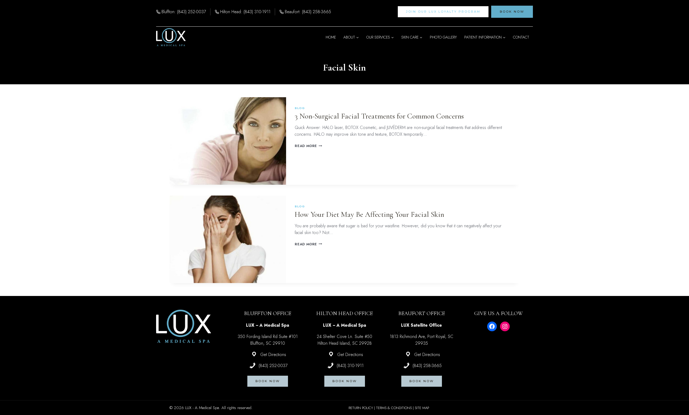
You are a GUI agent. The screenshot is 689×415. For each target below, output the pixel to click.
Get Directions (273, 354)
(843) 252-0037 (273, 365)
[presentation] (228, 141)
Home (331, 37)
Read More (308, 145)
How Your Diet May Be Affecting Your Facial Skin (369, 214)
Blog (300, 108)
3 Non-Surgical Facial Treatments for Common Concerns (379, 116)
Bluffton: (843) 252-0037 (183, 12)
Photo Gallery (443, 37)
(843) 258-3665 (427, 365)
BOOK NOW (267, 381)
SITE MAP (422, 407)
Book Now (512, 11)
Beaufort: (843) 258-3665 (308, 12)
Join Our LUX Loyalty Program (443, 11)
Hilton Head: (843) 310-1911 (245, 12)
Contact (521, 37)
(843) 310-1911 (350, 365)
